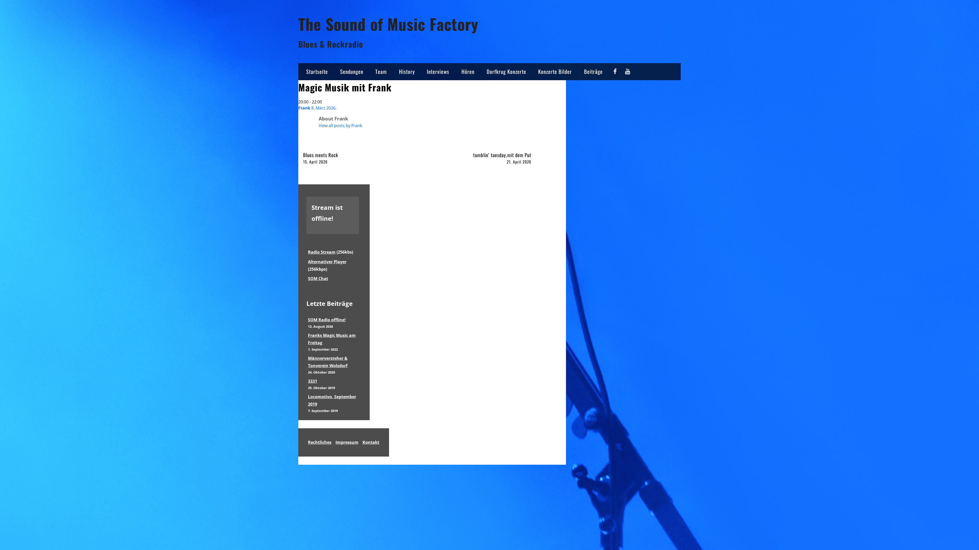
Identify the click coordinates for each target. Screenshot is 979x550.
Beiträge (593, 71)
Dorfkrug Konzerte (506, 71)
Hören (467, 71)
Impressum (347, 442)
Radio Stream (322, 252)
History (407, 71)
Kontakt (371, 442)
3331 (312, 381)
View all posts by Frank (340, 125)
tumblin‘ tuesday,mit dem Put (502, 157)
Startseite (317, 71)
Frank (304, 108)
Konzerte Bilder (555, 71)
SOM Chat (318, 278)
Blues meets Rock (320, 157)
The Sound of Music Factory (388, 23)
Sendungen (351, 71)
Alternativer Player (327, 262)
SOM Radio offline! (327, 320)
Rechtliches (319, 442)
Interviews (438, 71)
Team (381, 71)
